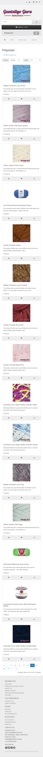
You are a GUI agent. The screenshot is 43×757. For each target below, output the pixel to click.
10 (15, 665)
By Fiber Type (23, 40)
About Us (8, 688)
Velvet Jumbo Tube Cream (13, 165)
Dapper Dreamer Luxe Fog (13, 484)
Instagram (14, 747)
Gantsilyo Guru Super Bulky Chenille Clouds (20, 445)
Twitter (9, 747)
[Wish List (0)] (33, 2)
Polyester (34, 40)
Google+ (11, 747)
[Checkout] (39, 2)
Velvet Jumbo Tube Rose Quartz (15, 125)
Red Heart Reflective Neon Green (16, 564)
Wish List (8, 724)
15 (36, 665)
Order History (10, 722)
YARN (12, 40)
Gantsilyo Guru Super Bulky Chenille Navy (19, 646)
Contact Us (9, 701)
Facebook (6, 747)
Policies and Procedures (14, 693)
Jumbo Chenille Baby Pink (13, 365)
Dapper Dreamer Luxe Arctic (14, 86)
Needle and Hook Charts (14, 686)
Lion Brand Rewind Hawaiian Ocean (17, 205)
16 (4, 669)
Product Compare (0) (10, 55)
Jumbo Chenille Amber (12, 245)
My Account (9, 720)
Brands (8, 709)
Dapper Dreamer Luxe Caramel (15, 285)
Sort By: (5, 60)
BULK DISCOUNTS (11, 714)
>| (16, 669)
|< (4, 665)
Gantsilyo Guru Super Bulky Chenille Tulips (20, 405)
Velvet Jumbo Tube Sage (12, 524)
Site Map (8, 695)
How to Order (10, 703)
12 (24, 665)
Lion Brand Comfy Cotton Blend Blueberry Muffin (19, 605)
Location (8, 684)
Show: (26, 60)
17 (8, 669)
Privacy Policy (10, 691)
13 (28, 665)
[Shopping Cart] (36, 2)
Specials (8, 711)
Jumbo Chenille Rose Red (13, 325)
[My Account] (30, 2)
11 (19, 665)
